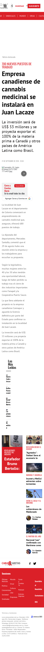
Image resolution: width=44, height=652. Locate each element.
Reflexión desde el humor (33, 448)
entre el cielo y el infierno (33, 501)
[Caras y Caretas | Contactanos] (39, 563)
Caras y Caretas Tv (21, 582)
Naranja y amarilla (34, 474)
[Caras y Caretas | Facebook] (29, 563)
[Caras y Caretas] (11, 565)
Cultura (13, 588)
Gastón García (36, 551)
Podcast (21, 590)
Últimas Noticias (5, 580)
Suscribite (20, 186)
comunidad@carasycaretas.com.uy (13, 625)
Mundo (22, 16)
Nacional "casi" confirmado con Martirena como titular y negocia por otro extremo (34, 545)
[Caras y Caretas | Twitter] (34, 563)
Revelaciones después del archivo (9, 452)
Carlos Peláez (36, 518)
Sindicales (10, 16)
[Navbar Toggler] (7, 6)
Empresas (13, 597)
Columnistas (6, 590)
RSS (36, 602)
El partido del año (33, 536)
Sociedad (5, 595)
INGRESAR (19, 6)
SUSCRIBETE (34, 6)
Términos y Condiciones (9, 613)
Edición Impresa (21, 595)
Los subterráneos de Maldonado (33, 509)
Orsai (32, 16)
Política (4, 586)
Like (11, 593)
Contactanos (39, 595)
